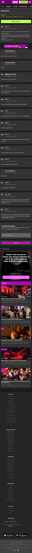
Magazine (8, 6)
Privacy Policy (11, 404)
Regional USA (11, 456)
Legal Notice (10, 402)
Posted (10, 28)
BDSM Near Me (11, 498)
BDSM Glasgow (11, 440)
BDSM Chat (11, 494)
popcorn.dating (11, 510)
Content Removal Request (11, 411)
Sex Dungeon (10, 489)
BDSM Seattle (10, 473)
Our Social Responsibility (11, 421)
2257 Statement (11, 413)
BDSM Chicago (11, 471)
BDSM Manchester (10, 435)
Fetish (11, 487)
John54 (7, 122)
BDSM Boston (11, 467)
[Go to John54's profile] (2, 123)
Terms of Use (10, 400)
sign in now (4, 229)
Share (16, 242)
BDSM (11, 485)
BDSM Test (11, 491)
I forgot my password (11, 415)
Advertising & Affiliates (10, 419)
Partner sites (10, 506)
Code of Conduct (10, 408)
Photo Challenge (23, 6)
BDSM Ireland (10, 444)
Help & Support (11, 396)
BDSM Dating (10, 496)
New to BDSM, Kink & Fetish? (16, 16)
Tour (8, 398)
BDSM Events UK (10, 450)
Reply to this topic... (8, 235)
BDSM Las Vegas (11, 462)
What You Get (7, 417)
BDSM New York (11, 458)
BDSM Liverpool (11, 438)
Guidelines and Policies (10, 406)
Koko (11, 512)
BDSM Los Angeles (11, 460)
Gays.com (11, 508)
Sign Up (16, 277)
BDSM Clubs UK (11, 448)
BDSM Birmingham (11, 433)
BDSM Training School (10, 500)
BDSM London (11, 431)
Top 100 (15, 6)
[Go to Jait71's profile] (2, 112)
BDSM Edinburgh (10, 442)
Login (15, 2)
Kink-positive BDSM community (20, 541)
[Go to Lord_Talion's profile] (2, 195)
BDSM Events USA (10, 477)
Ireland (13, 429)
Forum (2, 6)
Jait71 (6, 111)
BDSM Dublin (10, 446)
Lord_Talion (8, 194)
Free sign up (23, 2)
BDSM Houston (11, 469)
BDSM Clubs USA (10, 475)
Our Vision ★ (14, 417)
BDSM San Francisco (11, 465)
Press (11, 423)
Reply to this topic (16, 21)
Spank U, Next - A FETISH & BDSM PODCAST (11, 524)
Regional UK (8, 429)
